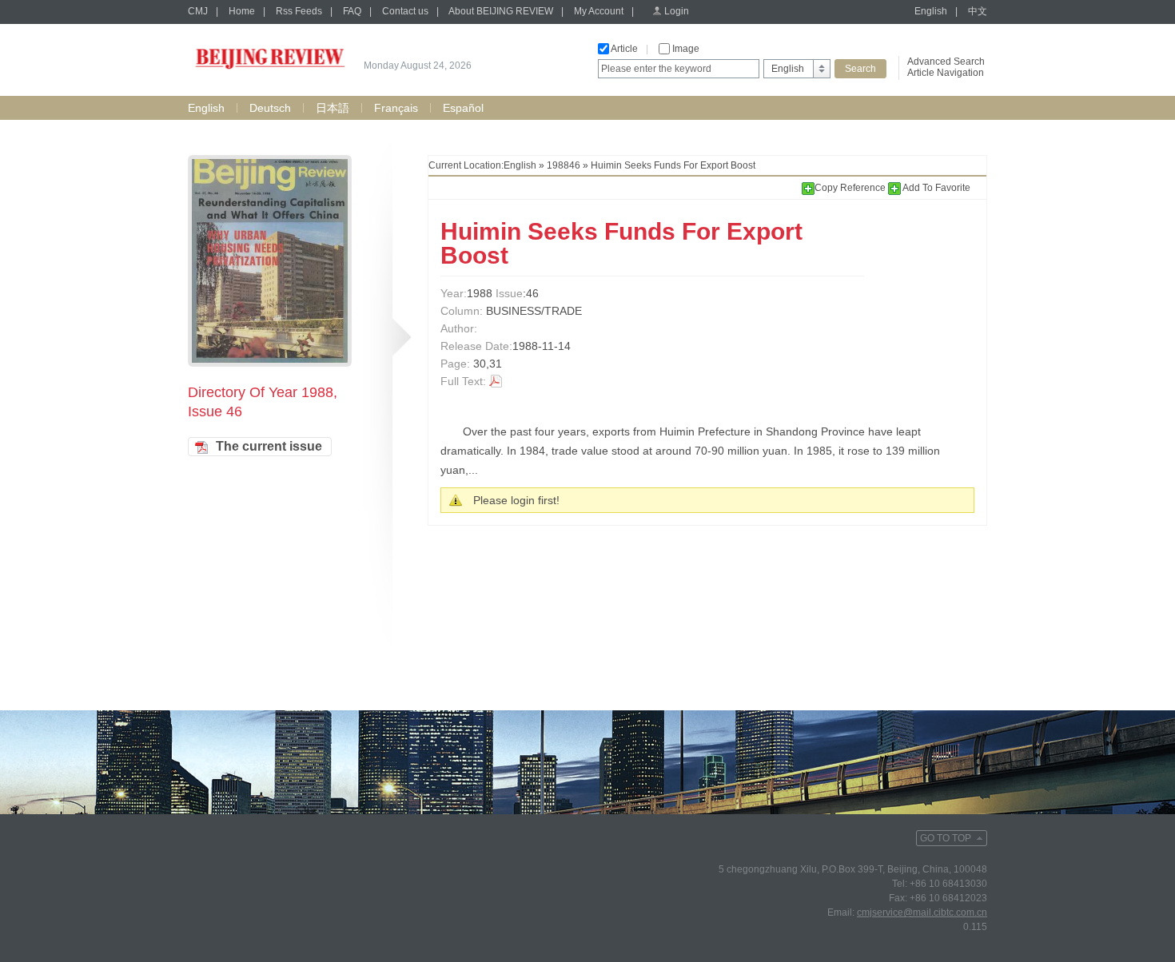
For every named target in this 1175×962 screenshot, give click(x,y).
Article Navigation (945, 72)
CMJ (198, 11)
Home (242, 11)
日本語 (332, 107)
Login (676, 11)
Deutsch (270, 107)
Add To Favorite (935, 187)
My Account (598, 11)
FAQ (352, 11)
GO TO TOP (945, 838)
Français (396, 107)
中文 (977, 11)
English (930, 11)
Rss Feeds (299, 11)
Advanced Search (946, 61)
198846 (563, 165)
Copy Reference (851, 187)
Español (463, 107)
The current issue (269, 446)
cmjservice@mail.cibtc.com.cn (922, 912)
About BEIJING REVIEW (500, 11)
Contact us (405, 11)
